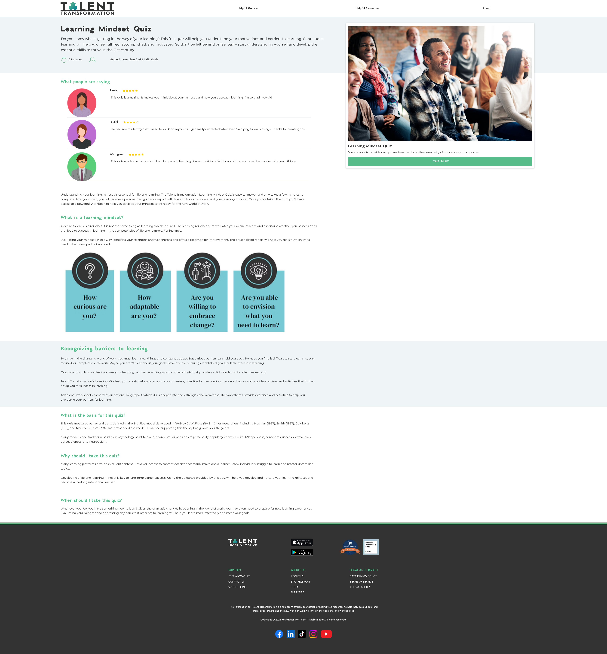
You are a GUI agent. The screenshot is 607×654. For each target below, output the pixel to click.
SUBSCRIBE (297, 592)
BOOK (294, 587)
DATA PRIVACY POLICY (363, 576)
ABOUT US (297, 576)
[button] (486, 8)
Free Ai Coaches (239, 576)
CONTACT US (236, 582)
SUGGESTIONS (237, 587)
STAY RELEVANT (300, 582)
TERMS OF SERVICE (361, 582)
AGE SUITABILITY (360, 587)
